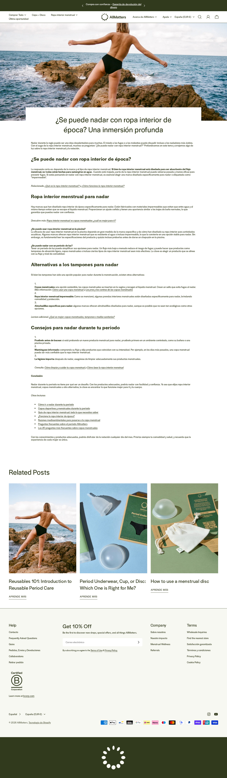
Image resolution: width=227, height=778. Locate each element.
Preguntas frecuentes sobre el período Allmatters (62, 424)
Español (13, 714)
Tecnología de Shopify (40, 722)
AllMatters (22, 722)
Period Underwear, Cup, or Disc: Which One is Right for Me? (113, 584)
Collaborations (16, 656)
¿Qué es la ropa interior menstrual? (62, 185)
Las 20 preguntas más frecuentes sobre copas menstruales (68, 428)
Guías (12, 644)
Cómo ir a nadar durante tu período (56, 404)
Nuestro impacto (159, 638)
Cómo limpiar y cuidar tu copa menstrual (65, 367)
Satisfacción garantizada (199, 644)
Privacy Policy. (111, 650)
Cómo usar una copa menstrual (68, 289)
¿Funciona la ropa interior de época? (56, 416)
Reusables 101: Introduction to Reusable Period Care (40, 584)
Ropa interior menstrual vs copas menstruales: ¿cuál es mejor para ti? (81, 220)
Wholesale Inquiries (197, 632)
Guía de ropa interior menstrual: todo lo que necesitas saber (68, 412)
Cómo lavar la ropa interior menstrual (105, 367)
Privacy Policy (194, 656)
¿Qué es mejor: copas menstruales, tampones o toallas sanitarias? (82, 316)
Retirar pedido (16, 662)
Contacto (13, 632)
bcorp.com (28, 696)
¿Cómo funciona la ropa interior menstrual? (103, 185)
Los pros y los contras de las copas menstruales (109, 289)
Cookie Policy (193, 662)
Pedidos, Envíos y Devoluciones (24, 650)
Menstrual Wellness (160, 644)
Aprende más (17, 596)
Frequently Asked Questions (23, 638)
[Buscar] (199, 16)
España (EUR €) (183, 16)
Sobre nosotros (158, 632)
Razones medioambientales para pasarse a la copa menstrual (69, 420)
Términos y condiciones (199, 650)
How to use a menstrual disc (180, 581)
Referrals (155, 650)
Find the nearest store (198, 638)
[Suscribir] (138, 642)
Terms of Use (96, 650)
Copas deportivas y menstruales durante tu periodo (64, 408)
